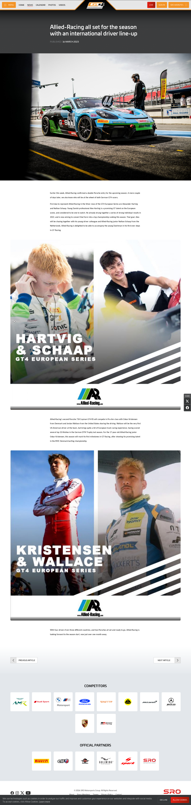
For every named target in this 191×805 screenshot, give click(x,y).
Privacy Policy (107, 794)
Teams (95, 794)
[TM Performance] (84, 761)
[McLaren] (149, 701)
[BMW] (63, 701)
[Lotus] (127, 701)
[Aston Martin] (19, 701)
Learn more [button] (44, 801)
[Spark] (127, 761)
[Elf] (63, 761)
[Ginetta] (106, 701)
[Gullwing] (106, 761)
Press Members (83, 794)
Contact (119, 794)
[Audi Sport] (41, 701)
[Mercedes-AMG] (171, 701)
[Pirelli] (41, 761)
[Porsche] (84, 723)
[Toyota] (106, 723)
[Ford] (84, 701)
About (71, 794)
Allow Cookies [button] (180, 800)
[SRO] (149, 761)
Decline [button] (163, 800)
